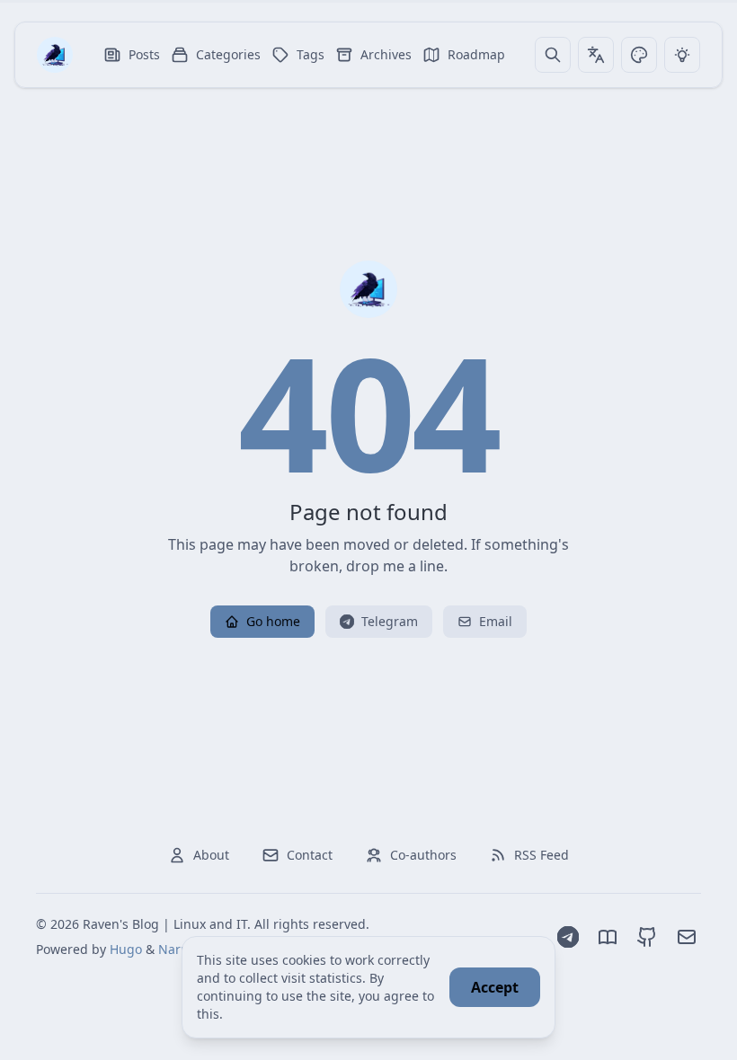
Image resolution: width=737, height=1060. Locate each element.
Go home (273, 621)
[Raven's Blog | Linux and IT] (55, 55)
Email (495, 621)
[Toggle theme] (639, 55)
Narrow (180, 949)
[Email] (686, 937)
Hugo (126, 949)
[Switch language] (596, 55)
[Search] (553, 55)
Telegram (389, 621)
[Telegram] (568, 937)
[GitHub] (647, 937)
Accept (495, 987)
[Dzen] (607, 937)
